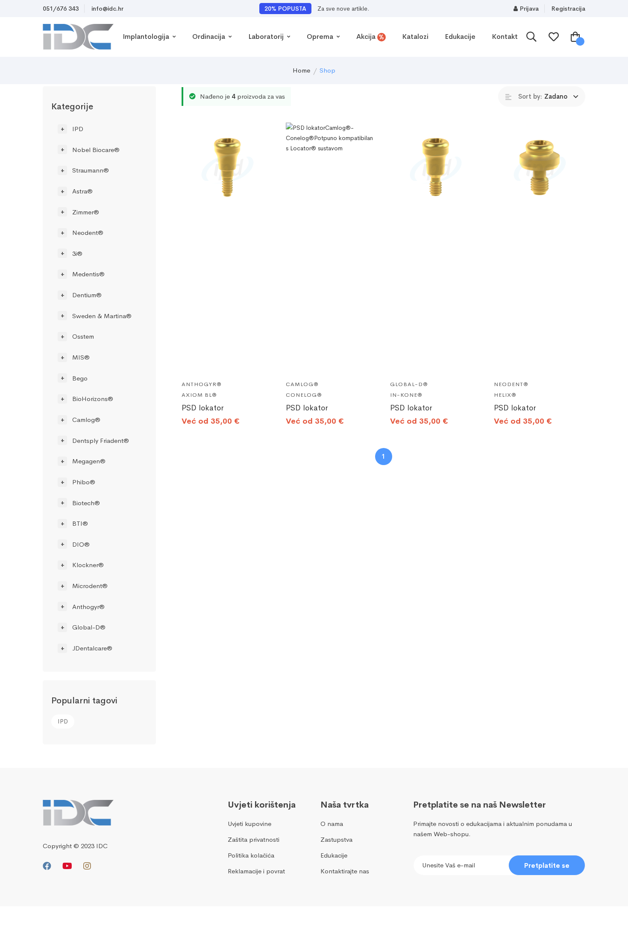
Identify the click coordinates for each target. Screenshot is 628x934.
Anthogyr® (88, 606)
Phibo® (83, 482)
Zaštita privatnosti (253, 839)
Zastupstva (336, 839)
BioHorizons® (92, 399)
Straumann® (90, 170)
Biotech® (86, 502)
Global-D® (89, 627)
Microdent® (90, 586)
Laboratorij (266, 36)
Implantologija (147, 36)
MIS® (81, 357)
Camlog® (86, 420)
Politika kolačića (251, 855)
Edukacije (460, 36)
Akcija (370, 36)
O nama (331, 824)
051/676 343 (61, 8)
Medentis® (88, 274)
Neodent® (87, 232)
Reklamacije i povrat (256, 871)
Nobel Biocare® (96, 149)
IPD (77, 129)
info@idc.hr (107, 8)
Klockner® (88, 565)
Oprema (321, 36)
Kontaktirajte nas (344, 871)
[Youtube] (67, 866)
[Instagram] (87, 866)
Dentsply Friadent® (100, 440)
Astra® (82, 191)
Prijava (529, 8)
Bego (80, 378)
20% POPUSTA (285, 8)
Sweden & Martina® (102, 315)
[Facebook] (47, 866)
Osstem (83, 336)
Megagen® (89, 461)
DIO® (81, 544)
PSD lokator (202, 408)
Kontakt (505, 36)
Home (301, 70)
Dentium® (87, 295)
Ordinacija (209, 36)
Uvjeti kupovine (249, 824)
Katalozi (415, 36)
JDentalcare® (92, 648)
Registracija (568, 8)
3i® (77, 253)
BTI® (80, 523)
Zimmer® (85, 212)
